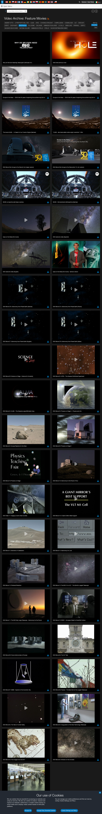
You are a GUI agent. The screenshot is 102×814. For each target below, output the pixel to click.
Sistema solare (25, 28)
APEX (37, 23)
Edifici (83, 25)
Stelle (47, 28)
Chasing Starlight (47, 23)
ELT (76, 23)
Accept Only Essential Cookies (46, 810)
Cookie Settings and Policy (69, 810)
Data (96, 27)
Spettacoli (22, 25)
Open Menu (7, 6)
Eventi (7, 25)
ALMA (32, 23)
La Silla (61, 25)
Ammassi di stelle (37, 28)
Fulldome (31, 25)
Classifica (94, 25)
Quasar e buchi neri (11, 28)
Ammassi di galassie (50, 25)
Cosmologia (69, 23)
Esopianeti (13, 25)
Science (84, 2)
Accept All (28, 810)
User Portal (91, 2)
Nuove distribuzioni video (59, 28)
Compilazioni (59, 23)
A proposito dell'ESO (22, 23)
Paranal (76, 25)
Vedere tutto (9, 23)
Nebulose (68, 25)
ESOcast (81, 23)
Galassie (39, 25)
